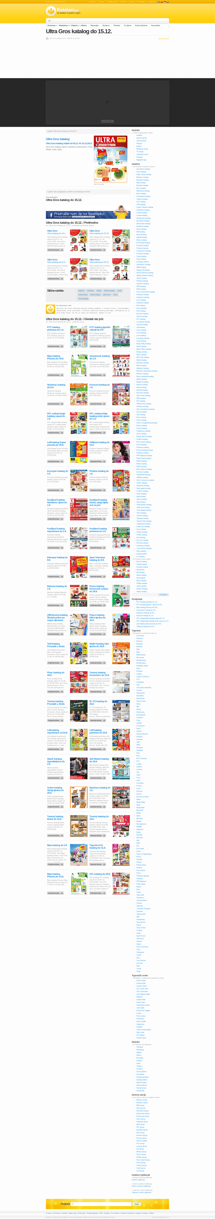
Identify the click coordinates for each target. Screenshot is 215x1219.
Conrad (139, 690)
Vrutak (138, 955)
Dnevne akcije (141, 138)
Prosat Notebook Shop (144, 450)
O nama (49, 1213)
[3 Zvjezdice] (164, 39)
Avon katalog (141, 172)
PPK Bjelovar (141, 881)
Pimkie (138, 862)
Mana (138, 799)
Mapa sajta (73, 1213)
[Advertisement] (107, 59)
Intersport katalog (142, 297)
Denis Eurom (141, 701)
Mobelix (139, 827)
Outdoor (106, 25)
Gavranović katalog (143, 264)
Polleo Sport (140, 884)
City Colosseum (142, 991)
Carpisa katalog (142, 199)
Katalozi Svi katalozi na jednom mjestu (63, 11)
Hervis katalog (141, 278)
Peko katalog (141, 417)
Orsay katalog (141, 412)
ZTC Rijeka (140, 1035)
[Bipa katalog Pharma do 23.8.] (56, 892)
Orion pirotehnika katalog (145, 409)
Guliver (139, 731)
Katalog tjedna (141, 554)
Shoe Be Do (140, 922)
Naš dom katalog (142, 393)
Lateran (139, 767)
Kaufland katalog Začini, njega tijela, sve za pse (98, 502)
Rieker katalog (141, 464)
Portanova (140, 1019)
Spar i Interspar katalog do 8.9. (97, 558)
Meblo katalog (141, 360)
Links (138, 775)
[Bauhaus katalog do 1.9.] (98, 806)
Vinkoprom (140, 952)
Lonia (138, 788)
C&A (138, 685)
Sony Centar (140, 928)
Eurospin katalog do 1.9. (57, 472)
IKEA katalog (141, 289)
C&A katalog (140, 204)
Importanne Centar (143, 1005)
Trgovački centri (142, 154)
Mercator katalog (142, 363)
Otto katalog (140, 415)
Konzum (139, 791)
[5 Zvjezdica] (168, 39)
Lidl (137, 772)
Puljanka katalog (142, 453)
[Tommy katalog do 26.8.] (98, 835)
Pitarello (139, 859)
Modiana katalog (142, 382)
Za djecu (127, 25)
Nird (137, 840)
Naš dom (139, 838)
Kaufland (139, 750)
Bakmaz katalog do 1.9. (57, 587)
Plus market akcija (143, 1160)
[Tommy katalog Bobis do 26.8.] (56, 835)
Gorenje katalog (142, 567)
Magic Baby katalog (143, 344)
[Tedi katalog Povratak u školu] (56, 662)
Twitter (151, 1213)
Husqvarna (140, 570)
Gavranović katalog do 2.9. (99, 357)
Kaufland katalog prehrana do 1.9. (98, 530)
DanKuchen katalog (143, 218)
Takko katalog (141, 499)
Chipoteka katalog (142, 210)
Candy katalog (141, 564)
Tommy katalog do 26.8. (99, 817)
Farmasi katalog (142, 248)
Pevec (138, 857)
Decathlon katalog (142, 221)
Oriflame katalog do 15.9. (99, 443)
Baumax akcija (141, 1100)
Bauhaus (139, 638)
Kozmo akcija (141, 1138)
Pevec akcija (141, 1154)
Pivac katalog (141, 434)
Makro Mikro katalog (143, 349)
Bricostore (140, 657)
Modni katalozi (141, 1082)
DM (137, 707)
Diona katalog (141, 229)
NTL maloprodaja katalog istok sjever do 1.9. (99, 416)
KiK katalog (140, 305)
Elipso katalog (141, 240)
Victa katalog (83, 299)
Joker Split (140, 1008)
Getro (138, 728)
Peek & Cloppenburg (143, 854)
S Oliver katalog (142, 491)
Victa (115, 295)
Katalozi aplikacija (138, 1180)
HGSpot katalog (142, 281)
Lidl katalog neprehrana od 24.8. (57, 731)
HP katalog (140, 572)
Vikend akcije (112, 2)
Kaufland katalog (142, 303)
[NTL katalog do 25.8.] (98, 892)
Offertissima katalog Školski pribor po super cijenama (57, 617)
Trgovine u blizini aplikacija (141, 1192)
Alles (138, 966)
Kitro (138, 756)
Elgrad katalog (141, 237)
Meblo (138, 813)
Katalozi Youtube (142, 1213)
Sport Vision (140, 936)
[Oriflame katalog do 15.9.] (98, 460)
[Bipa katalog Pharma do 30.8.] (56, 374)
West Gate (140, 1032)
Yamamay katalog (142, 546)
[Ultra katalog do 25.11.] (98, 278)
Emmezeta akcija (142, 1116)
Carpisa (139, 674)
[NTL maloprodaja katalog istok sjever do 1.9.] (98, 432)
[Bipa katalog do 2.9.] (56, 863)
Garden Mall (140, 1000)
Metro (138, 816)
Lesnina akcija (141, 1146)
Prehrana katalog (142, 447)
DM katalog (140, 232)
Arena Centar (141, 980)
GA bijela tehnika (142, 262)
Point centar (140, 1016)
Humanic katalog (142, 284)
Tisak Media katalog (143, 510)
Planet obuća (141, 865)
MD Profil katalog (142, 357)
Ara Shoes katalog (143, 169)
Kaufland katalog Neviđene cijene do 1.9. (57, 502)
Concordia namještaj (143, 687)
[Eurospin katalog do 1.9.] (56, 489)
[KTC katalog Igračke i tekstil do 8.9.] (98, 345)
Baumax (139, 641)
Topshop (139, 906)
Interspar (139, 747)
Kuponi (132, 2)
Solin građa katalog (143, 488)
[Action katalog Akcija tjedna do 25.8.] (56, 806)
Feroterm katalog (142, 254)
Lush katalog (141, 335)
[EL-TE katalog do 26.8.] (98, 719)
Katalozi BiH (168, 2)
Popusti (124, 2)
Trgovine (141, 2)
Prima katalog (141, 445)
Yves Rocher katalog (143, 548)
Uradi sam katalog (143, 526)
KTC (138, 761)
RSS (101, 1213)
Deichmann (140, 698)
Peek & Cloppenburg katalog (146, 423)
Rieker (138, 887)
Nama (138, 832)
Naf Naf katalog (142, 390)
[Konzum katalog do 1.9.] (98, 403)
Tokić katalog (141, 513)
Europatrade (140, 715)
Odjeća (74, 25)
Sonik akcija (83, 295)
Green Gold (140, 1002)
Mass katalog (141, 355)
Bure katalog (141, 194)
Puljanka (139, 878)
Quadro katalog (141, 589)
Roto (138, 889)
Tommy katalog (142, 516)
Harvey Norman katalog (144, 273)
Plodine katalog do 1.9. (99, 472)
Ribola (99, 291)
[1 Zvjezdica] (160, 39)
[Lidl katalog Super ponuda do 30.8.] (56, 460)
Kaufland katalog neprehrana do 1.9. (56, 530)
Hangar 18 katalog (143, 270)
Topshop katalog (142, 518)
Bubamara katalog (143, 191)
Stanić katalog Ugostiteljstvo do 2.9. (56, 761)
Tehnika (116, 25)
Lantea (138, 764)
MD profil (139, 810)
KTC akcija (140, 1143)
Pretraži (65, 1204)
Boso (138, 668)
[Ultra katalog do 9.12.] (56, 278)
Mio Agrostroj (141, 824)
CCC (138, 679)
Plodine (139, 868)
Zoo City (139, 963)
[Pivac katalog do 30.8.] (56, 691)
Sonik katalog (95, 295)
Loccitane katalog (142, 338)
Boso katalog (141, 188)
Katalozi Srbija (165, 2)
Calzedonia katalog (143, 196)
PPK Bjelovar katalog (144, 455)
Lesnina (139, 769)
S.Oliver (139, 930)
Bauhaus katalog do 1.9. (99, 789)
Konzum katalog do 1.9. (99, 386)
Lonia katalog (141, 341)
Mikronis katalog (142, 374)
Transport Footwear (143, 909)
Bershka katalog (142, 185)
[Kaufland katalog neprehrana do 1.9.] (56, 547)
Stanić (138, 925)
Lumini (138, 1013)
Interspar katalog (142, 294)
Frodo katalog (141, 256)
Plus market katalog (143, 442)
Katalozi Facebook (127, 1213)
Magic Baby (140, 802)
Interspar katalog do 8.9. (57, 558)
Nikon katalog (141, 575)
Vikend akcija (141, 1088)
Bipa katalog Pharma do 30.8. (55, 357)
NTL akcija (140, 1127)
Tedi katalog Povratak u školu (56, 645)
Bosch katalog (141, 561)
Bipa (138, 652)
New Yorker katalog (143, 395)
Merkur (138, 821)
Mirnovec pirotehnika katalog (146, 371)
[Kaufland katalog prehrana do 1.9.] (98, 547)
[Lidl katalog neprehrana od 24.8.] (56, 748)
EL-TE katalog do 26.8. (98, 702)
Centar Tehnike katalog (144, 207)
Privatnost (56, 1213)
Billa (138, 649)
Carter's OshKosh (142, 677)
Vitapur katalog (141, 532)
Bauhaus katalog (142, 177)
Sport (138, 1063)
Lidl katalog (140, 327)
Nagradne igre (141, 160)
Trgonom (139, 911)
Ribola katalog (109, 291)
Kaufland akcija (142, 1130)
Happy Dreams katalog (144, 275)
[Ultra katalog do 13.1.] (56, 249)
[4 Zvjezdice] (166, 39)
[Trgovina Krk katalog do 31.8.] (98, 863)
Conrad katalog (141, 215)
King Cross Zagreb (143, 1010)
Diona (138, 704)
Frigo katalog (141, 259)
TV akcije (151, 2)
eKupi (138, 709)
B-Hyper (139, 671)
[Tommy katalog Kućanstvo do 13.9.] (98, 691)
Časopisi (139, 157)
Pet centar (140, 848)
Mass (138, 805)
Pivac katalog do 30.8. (55, 673)
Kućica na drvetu (142, 797)
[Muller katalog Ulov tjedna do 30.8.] (98, 662)
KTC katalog (140, 319)
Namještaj (63, 25)
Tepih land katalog (143, 507)
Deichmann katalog (143, 224)
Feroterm (139, 717)
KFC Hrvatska (141, 758)
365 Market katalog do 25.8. (99, 760)
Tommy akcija (141, 1165)
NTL (137, 846)
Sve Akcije (140, 1171)
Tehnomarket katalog (144, 505)
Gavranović (140, 726)
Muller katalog (141, 379)
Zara (138, 958)
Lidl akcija (140, 1149)
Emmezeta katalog (143, 243)
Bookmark (81, 1213)
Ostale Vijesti (141, 1038)
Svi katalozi (140, 556)
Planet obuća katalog (144, 436)
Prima (138, 873)
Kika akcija (140, 1133)
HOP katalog (141, 286)
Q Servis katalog (142, 472)
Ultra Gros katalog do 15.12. (79, 31)
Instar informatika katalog (145, 292)
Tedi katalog (140, 502)
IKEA (138, 745)
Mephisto (139, 829)
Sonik (119, 291)
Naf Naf (139, 835)
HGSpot (139, 737)
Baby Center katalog (143, 174)
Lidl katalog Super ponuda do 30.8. (56, 443)
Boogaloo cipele (142, 666)
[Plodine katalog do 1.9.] (98, 489)
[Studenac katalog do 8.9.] (56, 403)
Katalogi (162, 2)
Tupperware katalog (143, 524)
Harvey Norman (142, 734)
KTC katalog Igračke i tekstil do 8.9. (99, 328)
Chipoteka (140, 682)
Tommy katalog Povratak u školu (56, 702)
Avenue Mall (140, 983)
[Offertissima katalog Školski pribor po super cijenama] (56, 633)
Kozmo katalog (141, 316)
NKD (138, 843)
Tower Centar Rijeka (143, 1030)
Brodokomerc (141, 660)
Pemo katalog (141, 420)
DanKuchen (140, 693)
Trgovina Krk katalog (143, 521)
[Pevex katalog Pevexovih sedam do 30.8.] (98, 604)
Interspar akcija (142, 1122)
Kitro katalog (141, 311)
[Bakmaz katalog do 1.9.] (56, 604)
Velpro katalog (141, 591)
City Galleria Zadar (143, 994)
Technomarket (141, 900)
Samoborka (140, 919)
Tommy (139, 903)
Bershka (139, 647)
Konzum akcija (141, 1135)
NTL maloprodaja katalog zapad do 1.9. (56, 416)
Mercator (139, 818)
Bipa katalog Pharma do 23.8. (55, 875)
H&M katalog (141, 267)
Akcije (101, 2)
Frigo (138, 720)
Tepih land (140, 895)
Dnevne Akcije (141, 1085)
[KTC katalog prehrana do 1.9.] (56, 345)
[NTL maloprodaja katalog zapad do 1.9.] (56, 432)
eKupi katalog (141, 234)
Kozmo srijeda (141, 1141)
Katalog (107, 1213)
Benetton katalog (142, 180)
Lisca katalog (141, 333)
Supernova (140, 1024)
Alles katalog (141, 551)
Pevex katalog (141, 428)
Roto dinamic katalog (144, 469)
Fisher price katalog (143, 251)
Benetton (139, 644)
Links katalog (141, 330)
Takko (138, 892)
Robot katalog (141, 466)
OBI (137, 917)
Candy (138, 969)
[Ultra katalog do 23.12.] (98, 249)
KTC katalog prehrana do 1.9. (55, 328)
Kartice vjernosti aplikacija (141, 1186)
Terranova (140, 898)
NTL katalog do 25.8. (99, 874)
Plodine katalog (142, 439)
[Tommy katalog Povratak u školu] (56, 719)
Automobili (140, 1091)
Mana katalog (141, 346)
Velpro (138, 944)
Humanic (139, 739)
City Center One (142, 989)
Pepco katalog (141, 425)
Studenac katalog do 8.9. (56, 386)
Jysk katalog (141, 300)
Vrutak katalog (141, 535)
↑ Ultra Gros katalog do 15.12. (160, 1217)
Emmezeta (140, 712)
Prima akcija (140, 1163)
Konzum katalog (142, 314)
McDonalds (140, 808)
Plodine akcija (141, 1157)
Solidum (139, 1027)
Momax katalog (142, 385)
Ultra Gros (107, 121)
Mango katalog (141, 352)
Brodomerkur (141, 663)
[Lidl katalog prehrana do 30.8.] (98, 748)
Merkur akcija (141, 1152)
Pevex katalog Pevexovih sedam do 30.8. (98, 589)
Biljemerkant (140, 655)
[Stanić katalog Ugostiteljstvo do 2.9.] (56, 777)
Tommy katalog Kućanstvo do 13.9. (99, 673)
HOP (138, 742)
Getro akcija (140, 1119)
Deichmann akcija (142, 1113)
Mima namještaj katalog (145, 376)
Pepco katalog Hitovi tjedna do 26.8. (97, 617)
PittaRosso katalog (143, 431)
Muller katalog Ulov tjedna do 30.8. (99, 645)
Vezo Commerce (142, 947)
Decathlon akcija (142, 1111)
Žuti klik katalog (142, 543)
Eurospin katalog (142, 245)
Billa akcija (140, 1105)
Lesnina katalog (142, 324)
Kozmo (139, 786)
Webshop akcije (142, 149)
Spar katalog (141, 496)
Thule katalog (141, 586)
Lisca (138, 778)
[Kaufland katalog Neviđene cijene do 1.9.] (56, 518)
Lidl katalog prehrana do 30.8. (98, 731)
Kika (138, 753)
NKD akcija (140, 1124)
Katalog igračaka (142, 1077)
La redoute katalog (143, 322)
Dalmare (139, 997)
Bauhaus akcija (142, 1103)
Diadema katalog (142, 226)
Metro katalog (141, 365)
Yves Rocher (141, 960)
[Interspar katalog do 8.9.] (56, 576)
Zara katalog (140, 537)
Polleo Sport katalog (143, 458)
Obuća (84, 25)
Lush (138, 780)
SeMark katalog (142, 477)
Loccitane (139, 783)
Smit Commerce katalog (145, 480)
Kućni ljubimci (141, 25)
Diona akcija (140, 1108)
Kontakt (64, 1213)
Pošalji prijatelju (92, 1213)
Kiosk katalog (141, 308)
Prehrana (51, 25)
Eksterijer (95, 25)
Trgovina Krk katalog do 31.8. (97, 846)
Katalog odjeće (141, 1080)
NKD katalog (141, 398)
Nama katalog (141, 387)
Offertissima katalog (143, 404)
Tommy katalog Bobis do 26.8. (55, 817)
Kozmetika (155, 25)
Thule (138, 971)
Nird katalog (140, 578)
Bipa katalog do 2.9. (57, 845)
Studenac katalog (142, 486)
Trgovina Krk (141, 914)
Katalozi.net (65, 306)
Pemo (138, 851)
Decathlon (140, 696)
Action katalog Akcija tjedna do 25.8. (55, 790)
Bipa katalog (140, 183)
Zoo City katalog (142, 540)
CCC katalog (141, 202)
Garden (139, 723)
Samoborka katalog (143, 475)
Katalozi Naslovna (50, 20)
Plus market (140, 870)
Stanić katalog (141, 483)
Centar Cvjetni (141, 986)
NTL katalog (140, 401)
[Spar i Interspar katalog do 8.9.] (98, 576)
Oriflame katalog (142, 406)
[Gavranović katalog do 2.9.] (98, 374)
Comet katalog (141, 213)
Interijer (139, 1061)
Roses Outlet (141, 1021)
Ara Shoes (140, 636)
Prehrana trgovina (142, 876)
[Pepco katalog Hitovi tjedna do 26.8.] (98, 633)
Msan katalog (141, 581)
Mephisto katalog (142, 368)
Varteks (139, 941)
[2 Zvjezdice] (162, 39)
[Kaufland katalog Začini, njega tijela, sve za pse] (98, 518)
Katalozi (92, 2)
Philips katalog (141, 583)
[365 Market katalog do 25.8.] (98, 777)
